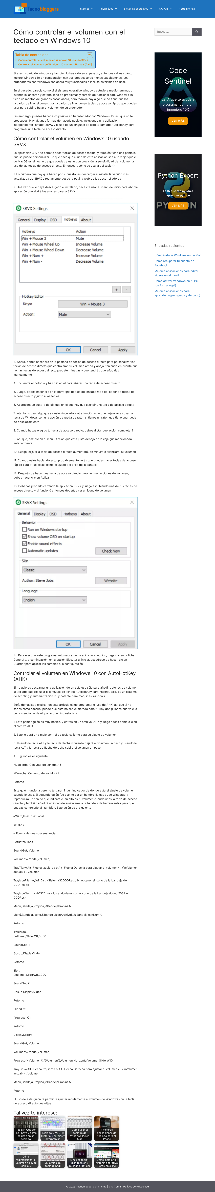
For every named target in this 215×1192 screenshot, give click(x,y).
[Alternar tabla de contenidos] (88, 55)
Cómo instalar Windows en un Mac (178, 255)
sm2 (104, 1186)
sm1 (97, 1186)
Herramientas (187, 8)
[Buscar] (197, 32)
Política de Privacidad (136, 1186)
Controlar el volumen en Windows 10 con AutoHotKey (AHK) (55, 64)
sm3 (111, 1186)
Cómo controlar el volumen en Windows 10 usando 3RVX (53, 60)
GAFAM (163, 8)
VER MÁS (178, 205)
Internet (84, 8)
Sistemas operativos (136, 8)
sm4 (119, 1186)
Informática (106, 8)
